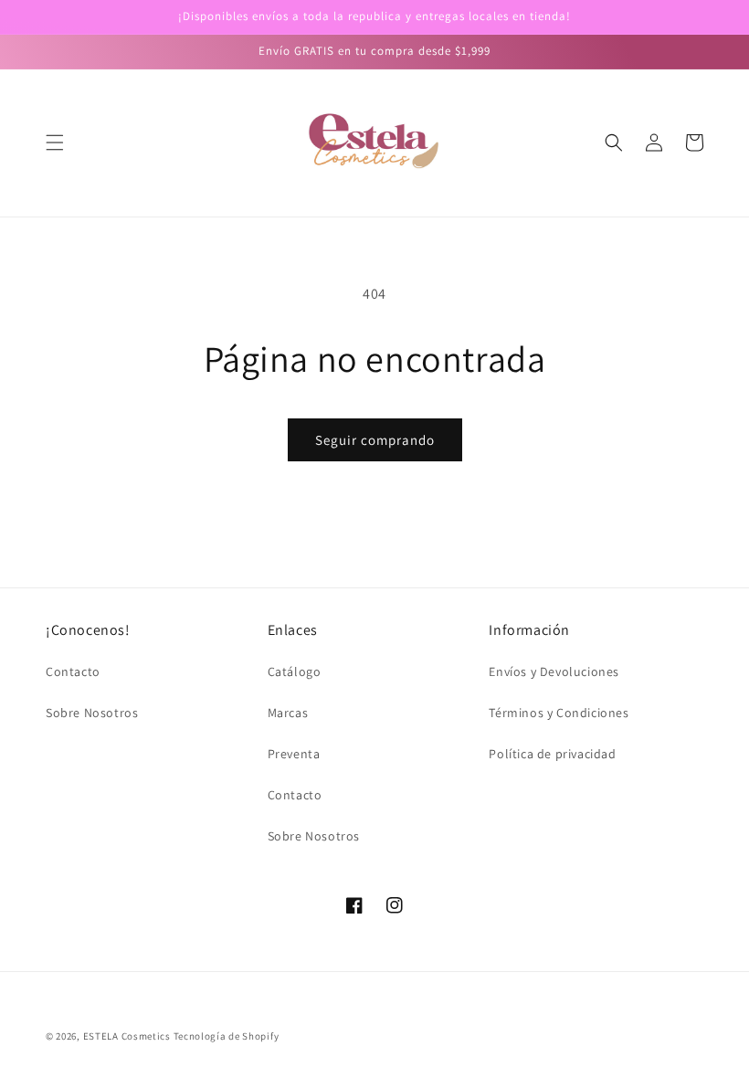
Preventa (294, 753)
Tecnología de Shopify (227, 1036)
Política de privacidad (552, 753)
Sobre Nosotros (92, 712)
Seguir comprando (375, 440)
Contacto (73, 671)
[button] (55, 142)
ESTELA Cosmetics (127, 1036)
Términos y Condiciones (558, 712)
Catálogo (295, 671)
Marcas (288, 712)
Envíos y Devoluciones (554, 671)
